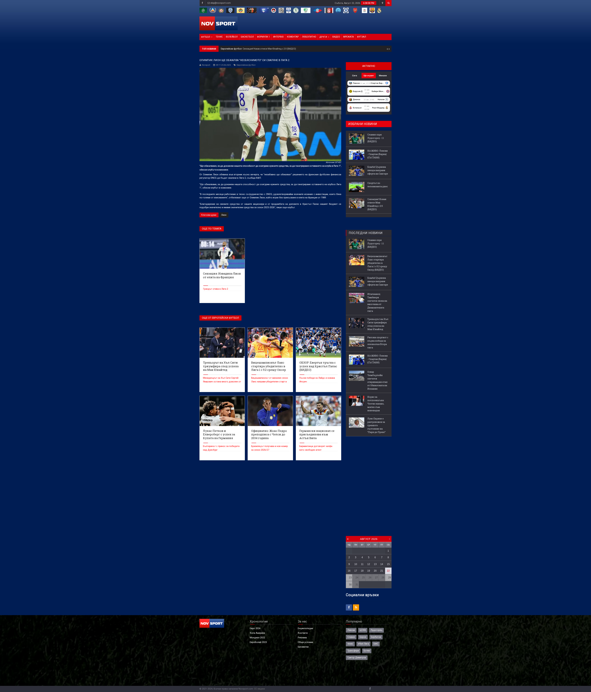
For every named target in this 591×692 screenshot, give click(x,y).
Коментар (293, 37)
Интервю (278, 37)
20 (375, 570)
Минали (383, 75)
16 (349, 570)
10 (355, 564)
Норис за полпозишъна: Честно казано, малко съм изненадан (375, 403)
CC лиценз (259, 689)
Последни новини (366, 233)
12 (368, 564)
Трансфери (353, 650)
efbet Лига (363, 643)
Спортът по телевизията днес (377, 185)
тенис (350, 643)
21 (381, 570)
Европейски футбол (246, 65)
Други (323, 37)
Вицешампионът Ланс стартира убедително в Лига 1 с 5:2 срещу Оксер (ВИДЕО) (377, 263)
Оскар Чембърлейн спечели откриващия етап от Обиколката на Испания (377, 380)
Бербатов (376, 637)
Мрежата (348, 37)
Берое (363, 637)
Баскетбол (247, 37)
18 (362, 570)
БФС (376, 643)
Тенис (219, 37)
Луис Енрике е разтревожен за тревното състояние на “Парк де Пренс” (376, 425)
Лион (223, 215)
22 (388, 570)
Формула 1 (263, 37)
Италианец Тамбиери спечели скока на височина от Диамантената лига (377, 302)
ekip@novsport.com (221, 3)
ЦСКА (363, 630)
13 (375, 564)
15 (388, 564)
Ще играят (369, 75)
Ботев (367, 650)
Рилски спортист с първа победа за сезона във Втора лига (377, 342)
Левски (351, 630)
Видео (336, 37)
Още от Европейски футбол (220, 317)
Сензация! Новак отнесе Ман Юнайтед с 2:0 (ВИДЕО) (376, 204)
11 (362, 564)
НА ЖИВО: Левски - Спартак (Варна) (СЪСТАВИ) (257, 50)
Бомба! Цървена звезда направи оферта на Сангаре (377, 170)
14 (381, 564)
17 (355, 570)
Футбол (205, 37)
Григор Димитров (356, 657)
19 (368, 570)
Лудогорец (376, 630)
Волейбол (232, 37)
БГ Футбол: (227, 50)
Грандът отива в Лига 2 (215, 289)
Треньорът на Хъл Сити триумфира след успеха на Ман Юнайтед (377, 324)
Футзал (361, 37)
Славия (351, 637)
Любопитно (309, 37)
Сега (354, 75)
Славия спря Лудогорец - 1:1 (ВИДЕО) (375, 138)
